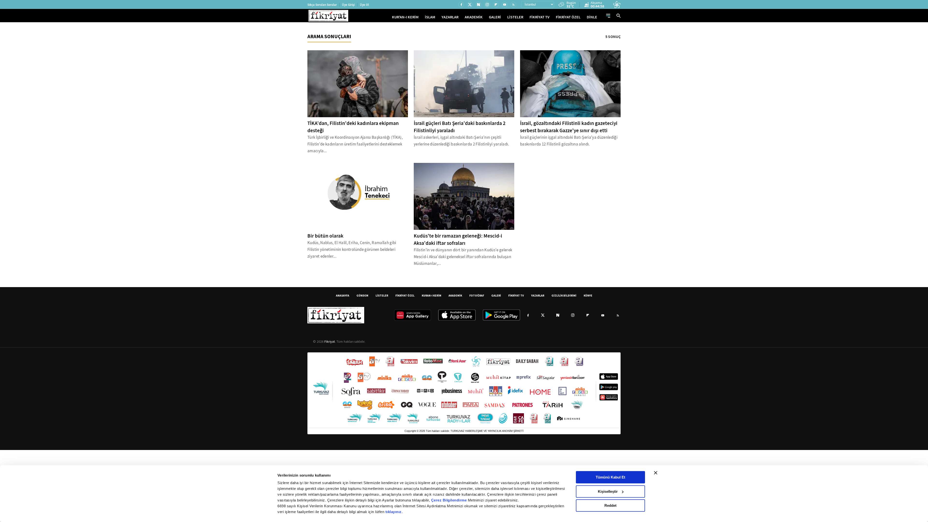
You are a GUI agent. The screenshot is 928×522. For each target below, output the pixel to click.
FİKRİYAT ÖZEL (568, 17)
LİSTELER (515, 17)
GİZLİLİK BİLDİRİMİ (563, 295)
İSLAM (430, 17)
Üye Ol (364, 5)
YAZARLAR (450, 17)
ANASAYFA (342, 295)
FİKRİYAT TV (539, 17)
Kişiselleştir (608, 491)
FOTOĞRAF (476, 295)
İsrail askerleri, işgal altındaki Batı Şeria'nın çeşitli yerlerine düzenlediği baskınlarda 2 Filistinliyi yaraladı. (461, 141)
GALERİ (495, 17)
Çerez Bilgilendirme (449, 500)
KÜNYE (588, 295)
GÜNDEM (362, 295)
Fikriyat (329, 341)
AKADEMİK (474, 17)
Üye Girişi (348, 5)
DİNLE (592, 17)
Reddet (610, 505)
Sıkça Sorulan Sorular (322, 5)
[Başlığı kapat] (655, 472)
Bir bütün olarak (325, 235)
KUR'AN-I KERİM (405, 17)
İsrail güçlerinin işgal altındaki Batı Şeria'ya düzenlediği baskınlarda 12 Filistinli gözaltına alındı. (568, 141)
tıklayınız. (394, 512)
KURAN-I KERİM (431, 295)
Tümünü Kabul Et (610, 477)
